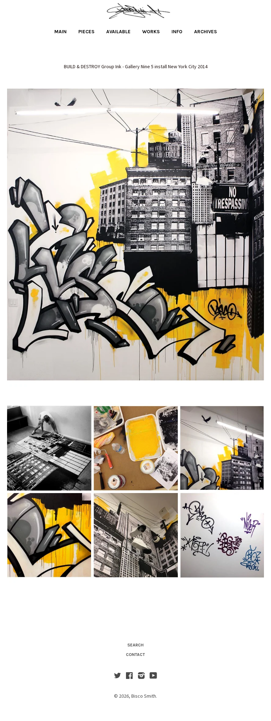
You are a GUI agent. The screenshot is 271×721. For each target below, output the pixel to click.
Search (135, 645)
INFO (176, 32)
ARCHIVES (205, 32)
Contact (135, 654)
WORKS (151, 32)
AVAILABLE (118, 32)
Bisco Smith (143, 696)
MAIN (60, 32)
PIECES (86, 32)
